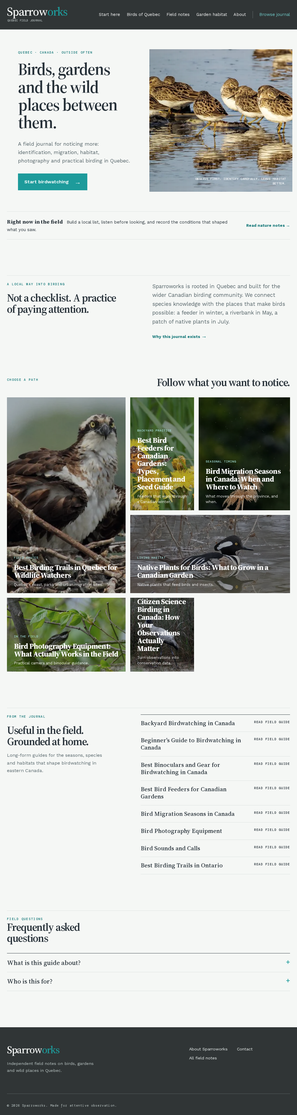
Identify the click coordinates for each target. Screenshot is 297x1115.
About (239, 14)
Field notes (178, 14)
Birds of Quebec (143, 14)
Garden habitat (211, 14)
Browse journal (274, 14)
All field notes (203, 1058)
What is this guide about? (148, 962)
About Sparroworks (208, 1049)
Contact (245, 1049)
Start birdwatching (52, 182)
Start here (109, 14)
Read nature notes (268, 225)
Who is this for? (148, 981)
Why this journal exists (179, 336)
